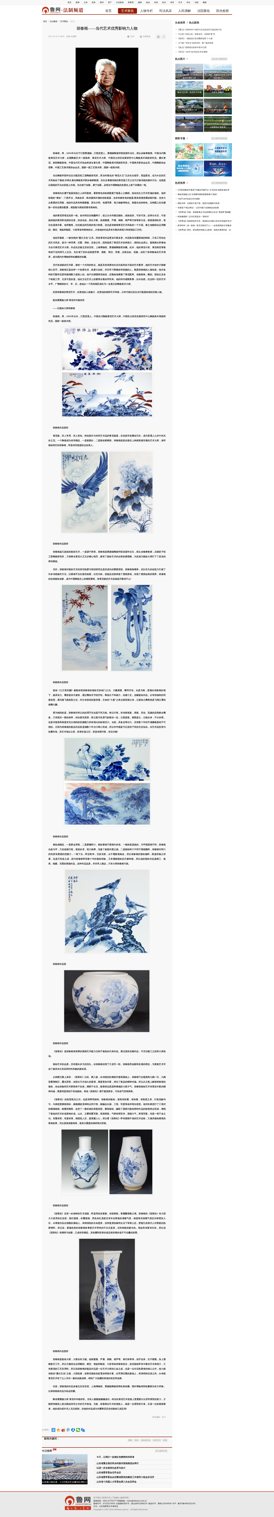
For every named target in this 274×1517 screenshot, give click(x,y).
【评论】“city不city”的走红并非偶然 (192, 52)
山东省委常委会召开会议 (109, 1472)
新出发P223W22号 (139, 1503)
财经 (102, 2)
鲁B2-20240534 (165, 1503)
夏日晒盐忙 (189, 127)
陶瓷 (130, 1440)
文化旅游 (120, 2)
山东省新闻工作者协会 (108, 1506)
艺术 (180, 2)
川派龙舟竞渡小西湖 (217, 110)
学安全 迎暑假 (218, 92)
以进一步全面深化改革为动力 (111, 1468)
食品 (148, 2)
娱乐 (164, 2)
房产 (110, 2)
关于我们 (97, 1498)
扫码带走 (147, 36)
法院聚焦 (203, 11)
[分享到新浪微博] (63, 1430)
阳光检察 (222, 11)
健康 (140, 2)
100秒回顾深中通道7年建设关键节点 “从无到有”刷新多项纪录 (203, 190)
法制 (196, 2)
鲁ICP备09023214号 (187, 1503)
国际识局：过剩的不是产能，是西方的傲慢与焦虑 (198, 203)
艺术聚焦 (127, 11)
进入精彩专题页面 (219, 138)
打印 (132, 36)
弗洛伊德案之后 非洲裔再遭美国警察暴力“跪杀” (197, 194)
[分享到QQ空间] (58, 1430)
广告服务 (115, 1498)
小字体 (158, 37)
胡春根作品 (145, 1440)
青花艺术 (157, 1440)
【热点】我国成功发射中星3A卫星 (192, 47)
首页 (69, 2)
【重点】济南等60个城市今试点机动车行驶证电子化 (200, 30)
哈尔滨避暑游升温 (189, 110)
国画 (136, 1440)
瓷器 (165, 1440)
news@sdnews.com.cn (137, 1501)
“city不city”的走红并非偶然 (189, 199)
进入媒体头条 (161, 1451)
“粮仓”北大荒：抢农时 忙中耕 (189, 92)
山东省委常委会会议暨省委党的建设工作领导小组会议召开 (125, 1477)
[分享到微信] (78, 1430)
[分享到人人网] (73, 1430)
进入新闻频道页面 (219, 183)
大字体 (164, 37)
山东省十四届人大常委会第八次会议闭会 (117, 1482)
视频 (204, 2)
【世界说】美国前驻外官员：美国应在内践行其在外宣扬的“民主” (205, 221)
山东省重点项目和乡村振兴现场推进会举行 (118, 1463)
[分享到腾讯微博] (68, 1430)
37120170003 (109, 1503)
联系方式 (106, 1498)
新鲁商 (131, 2)
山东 (86, 2)
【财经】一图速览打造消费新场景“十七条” (195, 38)
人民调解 (184, 11)
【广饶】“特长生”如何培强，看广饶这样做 (195, 43)
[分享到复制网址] (83, 1430)
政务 (94, 2)
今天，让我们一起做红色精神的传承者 (115, 1457)
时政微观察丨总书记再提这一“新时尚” (193, 216)
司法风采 (165, 11)
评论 (188, 2)
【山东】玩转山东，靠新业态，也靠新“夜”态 (196, 34)
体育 (172, 2)
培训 (156, 2)
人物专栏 (146, 11)
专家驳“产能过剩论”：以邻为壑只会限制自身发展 (198, 208)
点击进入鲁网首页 (219, 59)
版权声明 (124, 1498)
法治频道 (53, 21)
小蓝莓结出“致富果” (218, 127)
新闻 (77, 2)
